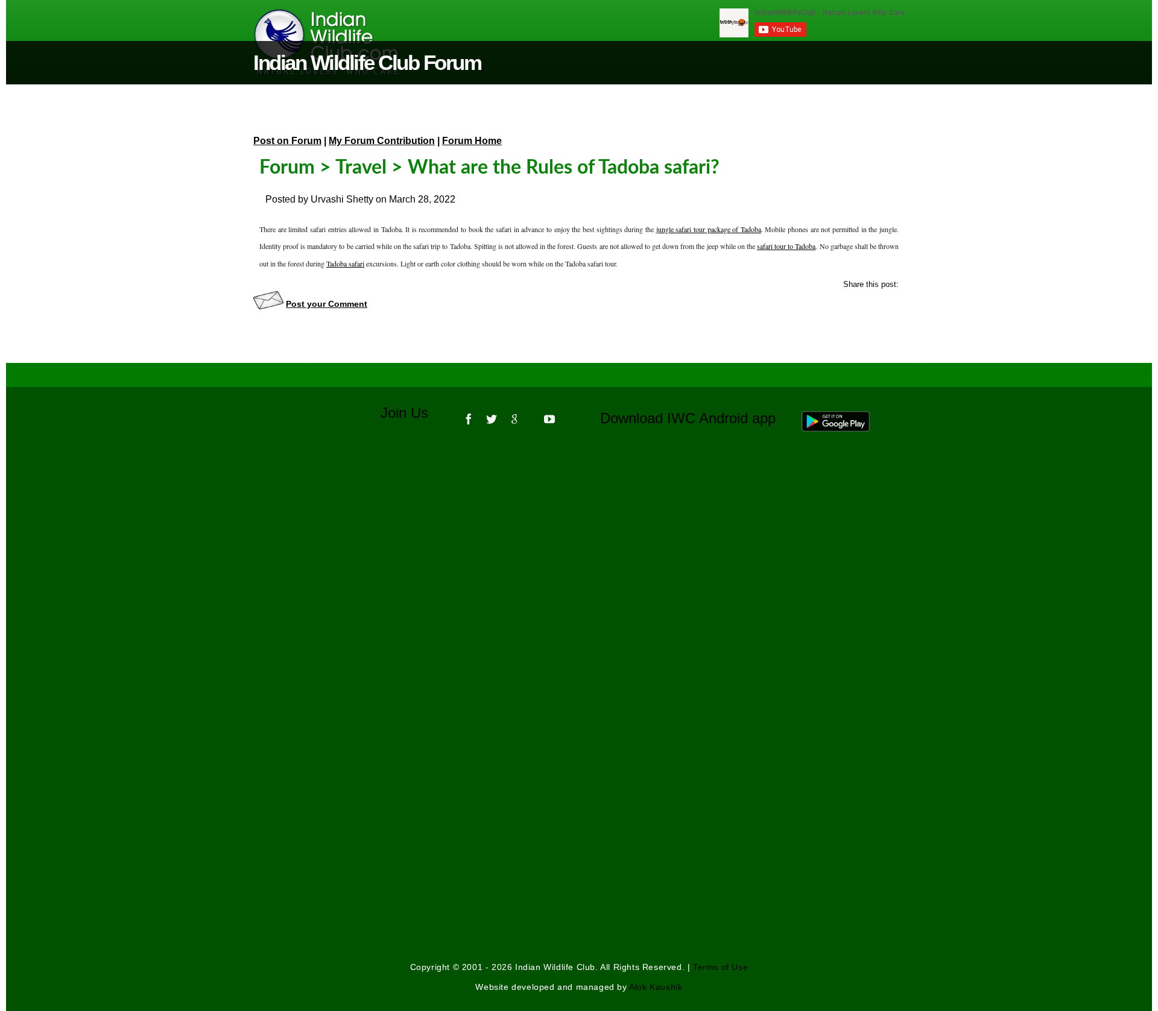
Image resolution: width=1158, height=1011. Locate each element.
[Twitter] (491, 414)
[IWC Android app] (848, 419)
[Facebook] (468, 414)
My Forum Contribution (382, 141)
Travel (361, 167)
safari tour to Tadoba (786, 246)
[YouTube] (549, 414)
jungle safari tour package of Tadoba (708, 229)
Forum (287, 167)
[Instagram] (567, 414)
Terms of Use (720, 967)
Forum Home (472, 141)
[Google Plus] (514, 414)
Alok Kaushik (655, 987)
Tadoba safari (345, 263)
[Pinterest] (532, 414)
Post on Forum (287, 141)
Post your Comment (326, 304)
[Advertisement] (579, 604)
